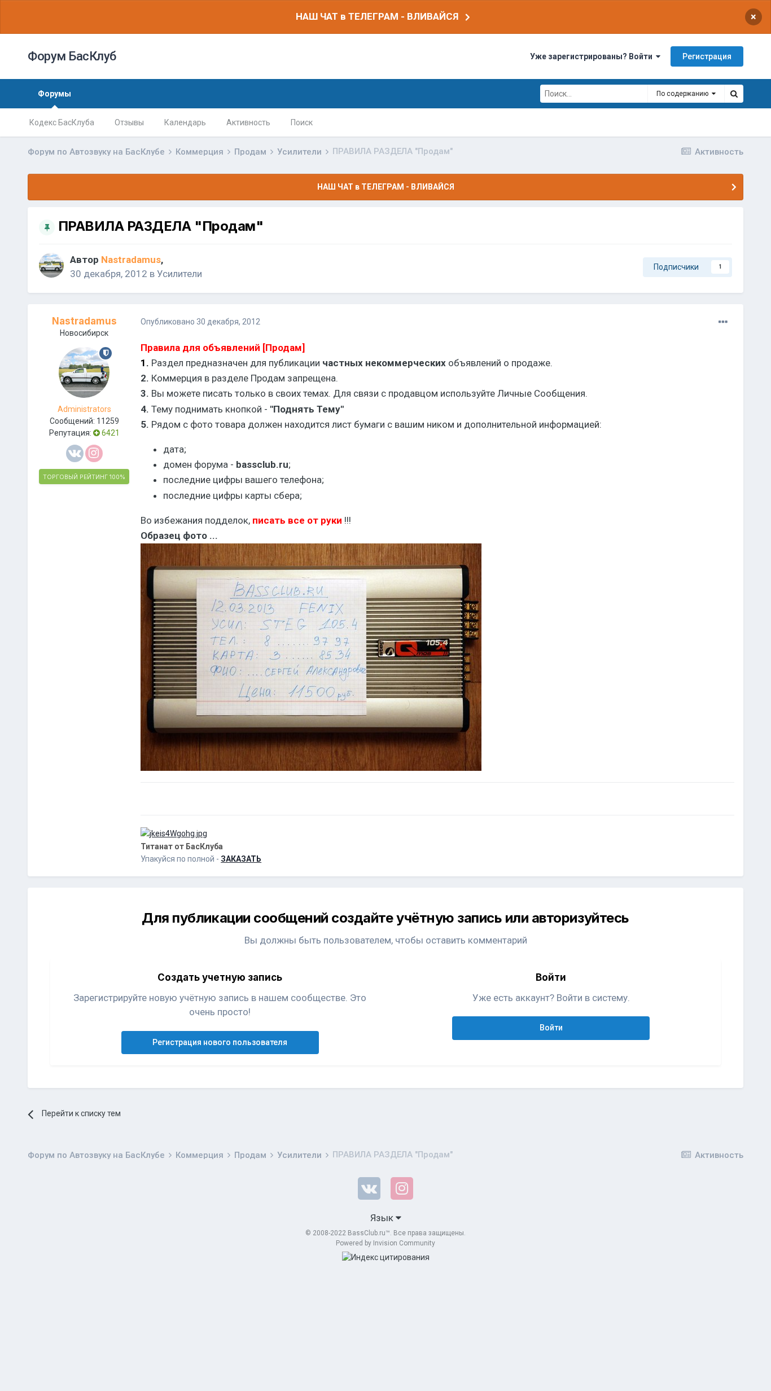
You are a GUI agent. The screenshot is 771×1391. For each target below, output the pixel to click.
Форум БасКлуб (72, 56)
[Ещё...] (723, 322)
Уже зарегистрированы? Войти (593, 56)
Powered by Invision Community (385, 1243)
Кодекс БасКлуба (61, 122)
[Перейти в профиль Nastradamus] (51, 265)
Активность (248, 122)
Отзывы (129, 122)
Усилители (179, 273)
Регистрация (706, 56)
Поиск (302, 122)
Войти (551, 1027)
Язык (383, 1217)
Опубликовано (200, 321)
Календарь (185, 122)
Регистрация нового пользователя (219, 1042)
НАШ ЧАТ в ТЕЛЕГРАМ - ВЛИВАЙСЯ (377, 16)
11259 (108, 420)
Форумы (54, 93)
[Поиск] (733, 94)
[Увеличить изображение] (311, 656)
